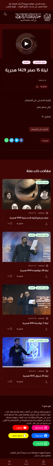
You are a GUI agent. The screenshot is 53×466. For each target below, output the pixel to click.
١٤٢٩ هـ (26, 62)
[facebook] (21, 140)
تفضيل (44, 87)
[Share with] (37, 87)
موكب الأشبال (39, 62)
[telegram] (11, 140)
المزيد (28, 423)
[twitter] (16, 140)
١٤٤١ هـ (32, 235)
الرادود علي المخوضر (39, 129)
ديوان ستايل (39, 455)
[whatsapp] (6, 140)
